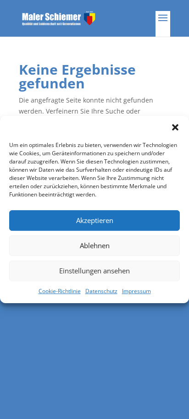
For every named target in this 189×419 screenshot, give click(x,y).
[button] (175, 127)
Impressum (136, 291)
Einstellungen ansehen (94, 270)
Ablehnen (95, 245)
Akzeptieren (94, 220)
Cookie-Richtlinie (60, 291)
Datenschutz (101, 291)
